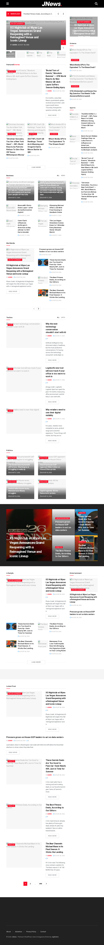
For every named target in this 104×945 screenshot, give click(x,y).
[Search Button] (96, 4)
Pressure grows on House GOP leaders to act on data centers (34, 737)
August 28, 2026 (59, 91)
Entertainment (17, 23)
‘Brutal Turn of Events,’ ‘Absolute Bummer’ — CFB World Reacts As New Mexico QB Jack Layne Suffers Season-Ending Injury (56, 79)
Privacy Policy (31, 932)
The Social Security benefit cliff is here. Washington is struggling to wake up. (19, 467)
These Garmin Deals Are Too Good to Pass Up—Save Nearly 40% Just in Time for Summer (57, 264)
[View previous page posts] (34, 309)
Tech (10, 325)
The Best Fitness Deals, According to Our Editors (41, 14)
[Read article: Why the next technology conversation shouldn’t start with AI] (24, 335)
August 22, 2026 (46, 496)
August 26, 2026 (46, 472)
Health (82, 513)
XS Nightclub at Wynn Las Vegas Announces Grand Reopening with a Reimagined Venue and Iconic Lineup (26, 34)
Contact (43, 932)
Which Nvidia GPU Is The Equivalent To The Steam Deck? (57, 141)
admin (14, 45)
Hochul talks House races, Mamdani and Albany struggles (18, 490)
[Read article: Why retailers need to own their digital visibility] (24, 421)
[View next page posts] (38, 309)
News (63, 175)
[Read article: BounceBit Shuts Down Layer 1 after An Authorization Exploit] (11, 208)
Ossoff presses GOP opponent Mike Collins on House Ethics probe (50, 467)
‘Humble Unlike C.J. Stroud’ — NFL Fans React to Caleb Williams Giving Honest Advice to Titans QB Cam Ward (89, 121)
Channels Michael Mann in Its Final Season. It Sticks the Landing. (86, 550)
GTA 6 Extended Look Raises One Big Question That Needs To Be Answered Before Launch (83, 93)
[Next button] (63, 42)
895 (40, 884)
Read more (53, 115)
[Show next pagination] (46, 884)
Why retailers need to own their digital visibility (55, 412)
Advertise (18, 932)
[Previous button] (63, 47)
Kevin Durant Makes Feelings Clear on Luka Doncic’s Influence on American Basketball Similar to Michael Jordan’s (89, 143)
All (58, 175)
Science (54, 134)
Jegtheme (55, 937)
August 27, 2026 (15, 197)
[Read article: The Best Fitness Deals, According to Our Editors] (43, 280)
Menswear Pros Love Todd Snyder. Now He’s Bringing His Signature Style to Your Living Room (57, 646)
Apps (63, 317)
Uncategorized (62, 518)
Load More (36, 167)
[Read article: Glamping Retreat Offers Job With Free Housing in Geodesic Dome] (43, 208)
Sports (11, 71)
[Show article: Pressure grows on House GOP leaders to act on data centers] (20, 54)
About (8, 932)
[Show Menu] (7, 4)
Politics (12, 458)
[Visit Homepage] (52, 4)
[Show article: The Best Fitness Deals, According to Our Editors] (41, 54)
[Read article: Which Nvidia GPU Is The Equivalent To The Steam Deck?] (58, 129)
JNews (14, 937)
